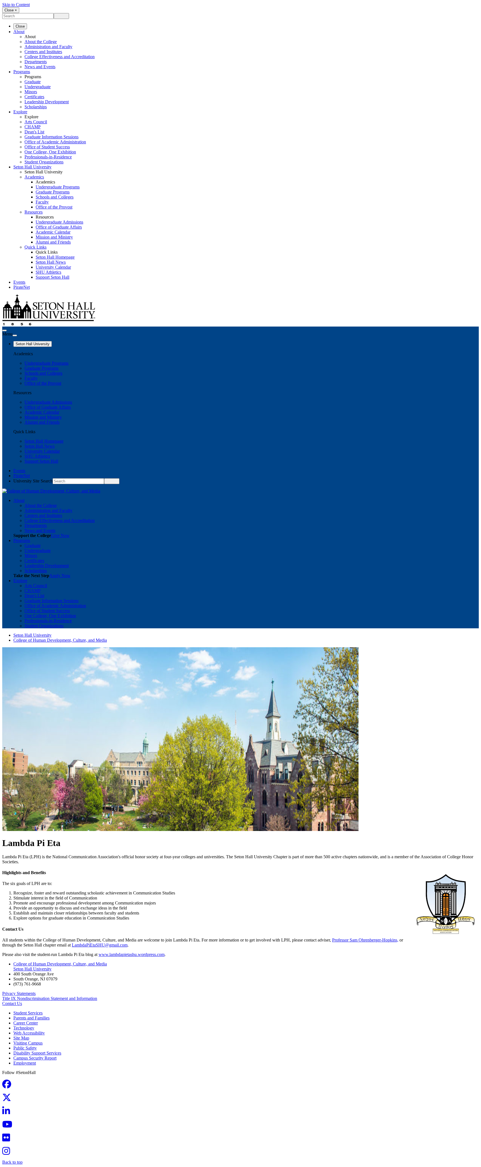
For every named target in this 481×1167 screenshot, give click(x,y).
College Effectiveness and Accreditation (59, 56)
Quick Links (35, 247)
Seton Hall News (51, 262)
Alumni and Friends (53, 242)
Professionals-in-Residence (48, 157)
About (18, 31)
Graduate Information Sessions (51, 136)
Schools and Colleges (54, 197)
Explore (20, 111)
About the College (40, 41)
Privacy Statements (19, 993)
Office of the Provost (54, 207)
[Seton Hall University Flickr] (7, 1139)
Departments (35, 61)
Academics (34, 177)
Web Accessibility (29, 1033)
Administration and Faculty (48, 46)
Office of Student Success (47, 146)
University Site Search (33, 481)
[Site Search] (4, 330)
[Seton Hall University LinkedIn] (7, 1112)
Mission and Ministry (54, 237)
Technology (23, 1028)
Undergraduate (37, 86)
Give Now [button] (60, 535)
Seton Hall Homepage (55, 257)
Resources (33, 212)
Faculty (42, 202)
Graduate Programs (53, 192)
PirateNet (21, 287)
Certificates (34, 96)
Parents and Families (31, 1018)
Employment (24, 1063)
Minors (30, 91)
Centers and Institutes (43, 51)
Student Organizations (43, 162)
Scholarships (35, 106)
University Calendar (53, 267)
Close (20, 26)
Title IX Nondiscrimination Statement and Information (49, 998)
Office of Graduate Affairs (59, 227)
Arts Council (35, 121)
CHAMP (32, 126)
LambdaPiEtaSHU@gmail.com (99, 945)
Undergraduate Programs (58, 187)
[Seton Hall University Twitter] (8, 1099)
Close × (10, 10)
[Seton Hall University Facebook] (8, 1085)
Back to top (12, 1162)
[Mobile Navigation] (15, 335)
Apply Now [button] (59, 575)
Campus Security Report (35, 1058)
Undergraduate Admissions (59, 222)
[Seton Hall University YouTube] (9, 1126)
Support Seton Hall (52, 277)
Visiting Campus (28, 1043)
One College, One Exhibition (50, 151)
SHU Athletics (48, 272)
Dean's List (34, 131)
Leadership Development (46, 101)
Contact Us (12, 1003)
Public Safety (25, 1048)
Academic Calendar (53, 232)
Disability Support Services (37, 1053)
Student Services (28, 1013)
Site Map (21, 1038)
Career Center (25, 1023)
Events (19, 282)
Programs (21, 71)
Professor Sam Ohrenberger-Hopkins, (365, 940)
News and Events (39, 66)
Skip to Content (16, 4)
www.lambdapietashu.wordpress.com (132, 954)
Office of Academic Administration (55, 141)
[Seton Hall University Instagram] (7, 1152)
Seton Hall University (32, 167)
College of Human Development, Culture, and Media (60, 640)
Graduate (32, 81)
